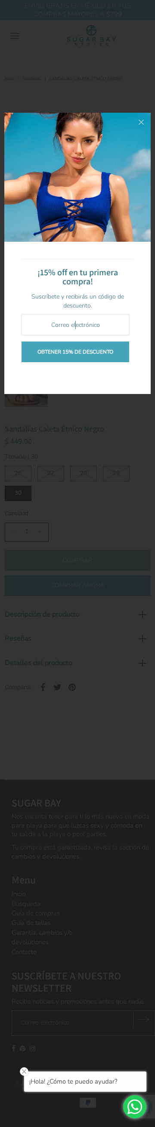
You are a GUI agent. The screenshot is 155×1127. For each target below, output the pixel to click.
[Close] (141, 122)
